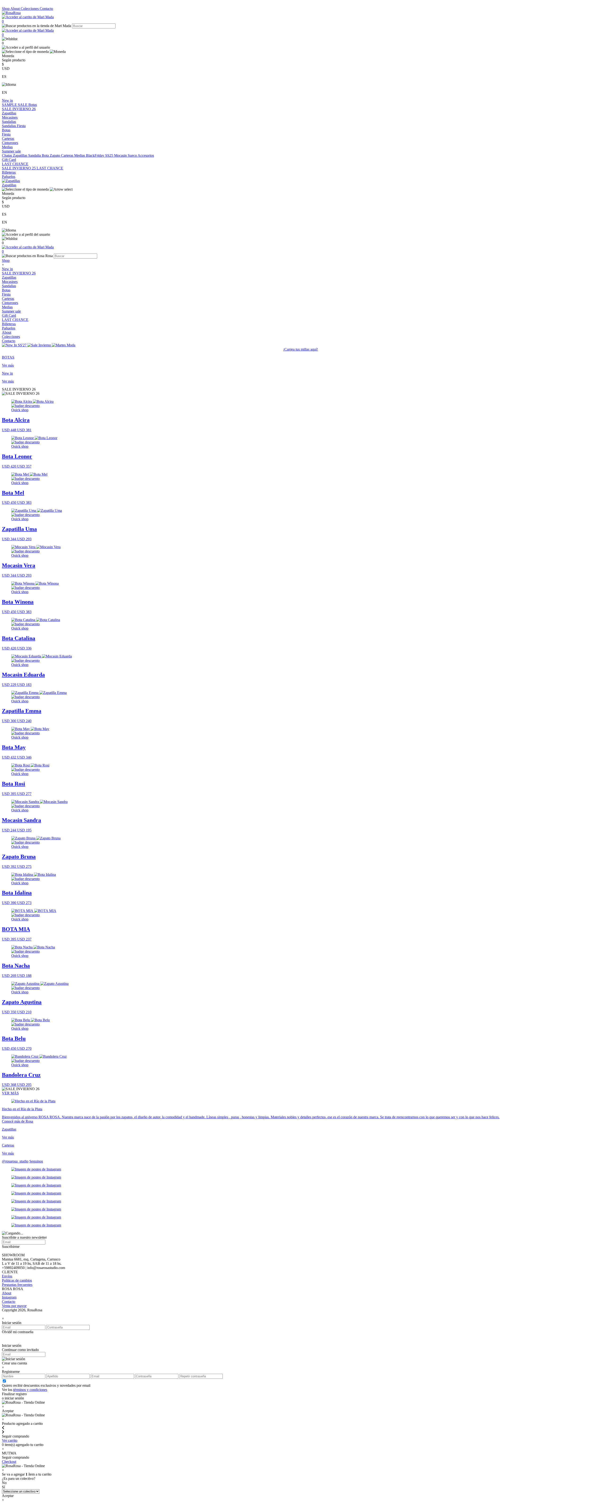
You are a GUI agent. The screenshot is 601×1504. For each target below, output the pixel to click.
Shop (6, 9)
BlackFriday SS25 (100, 155)
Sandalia (35, 155)
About (15, 9)
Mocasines (10, 117)
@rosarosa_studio (15, 1161)
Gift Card (9, 160)
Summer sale (11, 151)
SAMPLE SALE (15, 105)
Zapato (55, 155)
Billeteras (9, 172)
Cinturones (10, 143)
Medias (7, 147)
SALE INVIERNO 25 (19, 168)
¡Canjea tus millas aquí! (300, 349)
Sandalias (9, 122)
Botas (32, 105)
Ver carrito (9, 1440)
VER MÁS (10, 1093)
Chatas (7, 155)
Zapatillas (9, 113)
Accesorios (146, 155)
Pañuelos (8, 177)
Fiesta (21, 126)
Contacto (46, 9)
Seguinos (36, 1161)
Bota (46, 155)
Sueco (133, 155)
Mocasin (121, 155)
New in (7, 100)
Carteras (8, 139)
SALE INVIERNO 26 (19, 109)
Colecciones (30, 9)
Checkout (9, 1462)
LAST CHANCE (15, 164)
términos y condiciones (30, 1390)
